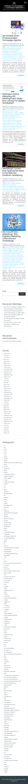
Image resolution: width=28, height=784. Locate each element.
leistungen (19, 53)
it (4, 559)
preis (5, 630)
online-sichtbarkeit (16, 121)
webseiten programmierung (11, 731)
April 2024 (6, 407)
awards (6, 472)
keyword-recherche (16, 253)
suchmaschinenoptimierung (15, 126)
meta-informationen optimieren (15, 259)
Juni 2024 (6, 403)
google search (7, 522)
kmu (5, 574)
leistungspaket (6, 54)
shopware (6, 661)
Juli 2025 (6, 378)
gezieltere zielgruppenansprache (16, 252)
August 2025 (7, 376)
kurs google (7, 580)
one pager (6, 605)
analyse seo (7, 468)
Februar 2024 (7, 411)
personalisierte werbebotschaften (10, 262)
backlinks (16, 111)
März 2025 (6, 386)
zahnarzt (6, 770)
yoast (5, 764)
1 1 (4, 445)
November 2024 (8, 394)
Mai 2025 (6, 382)
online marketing (8, 613)
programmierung (8, 634)
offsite (5, 603)
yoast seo (6, 766)
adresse (6, 458)
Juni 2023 (6, 427)
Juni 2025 (6, 380)
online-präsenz (14, 54)
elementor (6, 507)
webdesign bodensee (9, 712)
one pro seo (7, 607)
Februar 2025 (7, 388)
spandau (6, 669)
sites (5, 663)
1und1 (5, 449)
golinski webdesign (9, 518)
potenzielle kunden (11, 56)
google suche (7, 524)
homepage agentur (13, 51)
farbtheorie (5, 184)
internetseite (7, 555)
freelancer (6, 511)
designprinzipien (6, 183)
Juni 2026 (6, 357)
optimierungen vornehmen (9, 123)
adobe (5, 456)
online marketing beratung (10, 615)
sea (5, 644)
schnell (6, 642)
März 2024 (6, 409)
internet (8, 253)
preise (5, 632)
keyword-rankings (7, 118)
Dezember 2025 (8, 369)
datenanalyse (17, 247)
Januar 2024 (7, 413)
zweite (5, 772)
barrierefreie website (9, 474)
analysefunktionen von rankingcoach (14, 109)
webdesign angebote (9, 708)
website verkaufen (8, 746)
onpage (6, 617)
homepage (6, 534)
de (4, 487)
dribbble (6, 497)
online (5, 611)
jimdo (5, 561)
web (5, 698)
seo (14, 125)
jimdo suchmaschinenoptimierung (12, 563)
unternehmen (13, 59)
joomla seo (7, 569)
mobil (5, 592)
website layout (7, 741)
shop (5, 658)
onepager (6, 609)
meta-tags (19, 120)
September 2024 (8, 398)
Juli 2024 (6, 402)
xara (5, 762)
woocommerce (8, 754)
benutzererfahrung (10, 181)
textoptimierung (8, 690)
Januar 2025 (7, 390)
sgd (5, 656)
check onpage (7, 478)
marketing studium (8, 590)
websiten (6, 748)
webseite (6, 727)
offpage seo (7, 601)
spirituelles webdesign (9, 671)
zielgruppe (10, 60)
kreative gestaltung (18, 186)
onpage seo (7, 621)
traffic (23, 126)
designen (6, 491)
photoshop (7, 629)
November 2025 (8, 371)
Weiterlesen (21, 75)
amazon (6, 466)
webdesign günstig (9, 714)
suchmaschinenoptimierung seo (10, 57)
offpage (6, 600)
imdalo (5, 545)
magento (6, 586)
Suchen (4, 291)
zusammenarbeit (17, 60)
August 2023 (7, 423)
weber (5, 721)
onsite (5, 625)
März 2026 (6, 363)
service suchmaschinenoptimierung (13, 654)
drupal (5, 499)
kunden (14, 53)
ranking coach (7, 638)
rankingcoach (7, 640)
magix (5, 588)
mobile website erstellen (10, 598)
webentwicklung (10, 191)
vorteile (9, 269)
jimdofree (6, 565)
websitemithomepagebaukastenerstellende (13, 45)
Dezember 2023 (8, 415)
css (16, 181)
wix (5, 752)
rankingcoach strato (7, 125)
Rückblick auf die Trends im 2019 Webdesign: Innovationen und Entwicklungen (12, 324)
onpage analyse (8, 619)
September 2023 (8, 421)
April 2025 (6, 384)
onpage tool (7, 623)
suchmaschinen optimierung (11, 675)
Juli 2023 (6, 425)
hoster (5, 540)
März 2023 (6, 432)
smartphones (7, 667)
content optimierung (9, 482)
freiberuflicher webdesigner (11, 513)
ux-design (10, 189)
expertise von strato (13, 114)
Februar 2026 (7, 365)
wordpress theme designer (11, 760)
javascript (13, 184)
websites (4, 60)
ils (4, 543)
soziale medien (12, 265)
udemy (6, 694)
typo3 (5, 692)
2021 (5, 455)
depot (5, 489)
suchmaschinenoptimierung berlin (12, 681)
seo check (6, 650)
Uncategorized (7, 696)
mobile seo (7, 596)
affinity (5, 460)
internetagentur (8, 549)
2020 (5, 453)
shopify (6, 659)
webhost (6, 723)
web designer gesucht (9, 704)
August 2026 (7, 353)
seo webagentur (8, 652)
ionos (5, 557)
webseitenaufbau (8, 733)
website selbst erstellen (10, 743)
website (6, 737)
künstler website (8, 578)
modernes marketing (15, 261)
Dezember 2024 (8, 392)
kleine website (7, 572)
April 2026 (6, 361)
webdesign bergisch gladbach (11, 710)
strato (5, 673)
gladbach (6, 516)
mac (5, 584)
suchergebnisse (21, 56)
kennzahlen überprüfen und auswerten (12, 117)
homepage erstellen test (10, 536)
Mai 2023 (6, 429)
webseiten (6, 729)
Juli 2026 (6, 355)
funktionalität (11, 49)
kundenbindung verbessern (9, 255)
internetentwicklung (7, 53)
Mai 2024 (6, 405)
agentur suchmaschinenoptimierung (13, 462)
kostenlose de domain (9, 576)
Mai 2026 (6, 359)
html (9, 184)
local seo (6, 582)
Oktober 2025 (7, 373)
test (5, 688)
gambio (6, 514)
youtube (6, 768)
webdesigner (7, 717)
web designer (7, 702)
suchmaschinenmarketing (10, 677)
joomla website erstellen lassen (12, 571)
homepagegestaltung (9, 538)
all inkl (5, 464)
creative (6, 484)
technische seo (8, 685)
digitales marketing (16, 183)
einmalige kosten (8, 505)
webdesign (19, 59)
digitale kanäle (11, 248)
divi (5, 495)
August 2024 (7, 400)
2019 (5, 451)
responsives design (7, 188)
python (6, 636)
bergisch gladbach (8, 476)
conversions (16, 112)
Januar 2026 (7, 367)
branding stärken (9, 247)
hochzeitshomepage (9, 532)
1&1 (5, 447)
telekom (6, 687)
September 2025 (8, 374)
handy (5, 528)
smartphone (7, 665)
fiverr (5, 509)
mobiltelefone (5, 261)
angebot (7, 46)
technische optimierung (10, 683)
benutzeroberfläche (7, 112)
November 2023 (8, 417)
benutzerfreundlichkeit (15, 46)
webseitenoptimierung (9, 735)
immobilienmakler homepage (11, 547)
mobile (6, 594)
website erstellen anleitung (10, 739)
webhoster (6, 725)
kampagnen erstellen (14, 115)
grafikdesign (7, 526)
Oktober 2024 (7, 396)
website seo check (8, 745)
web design (7, 700)
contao (5, 480)
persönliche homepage (10, 627)
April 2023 (6, 431)
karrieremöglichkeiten (7, 186)
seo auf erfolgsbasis (9, 648)
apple (5, 470)
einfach (6, 503)
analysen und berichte (8, 111)
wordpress (6, 756)
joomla (5, 567)
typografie (5, 189)
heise (5, 530)
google (4, 253)
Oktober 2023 (7, 419)
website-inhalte (11, 129)
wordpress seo (8, 758)
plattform (18, 123)
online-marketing (6, 121)
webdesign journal (8, 716)
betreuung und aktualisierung (9, 48)
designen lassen (8, 493)
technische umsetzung (18, 188)
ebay (5, 501)
